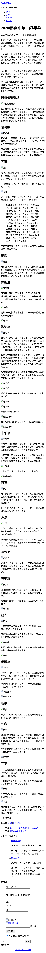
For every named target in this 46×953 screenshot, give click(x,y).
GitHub (9, 18)
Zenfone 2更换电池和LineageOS (24, 828)
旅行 (8, 15)
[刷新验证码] (12, 923)
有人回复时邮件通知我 (19, 936)
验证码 (33, 926)
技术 (8, 12)
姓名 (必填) (11, 887)
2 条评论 (17, 823)
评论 (8, 910)
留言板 (9, 21)
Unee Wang (16, 841)
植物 (10, 823)
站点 (8, 902)
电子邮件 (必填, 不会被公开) (18, 895)
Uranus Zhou (16, 858)
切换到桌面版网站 (23, 950)
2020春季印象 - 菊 (18, 831)
